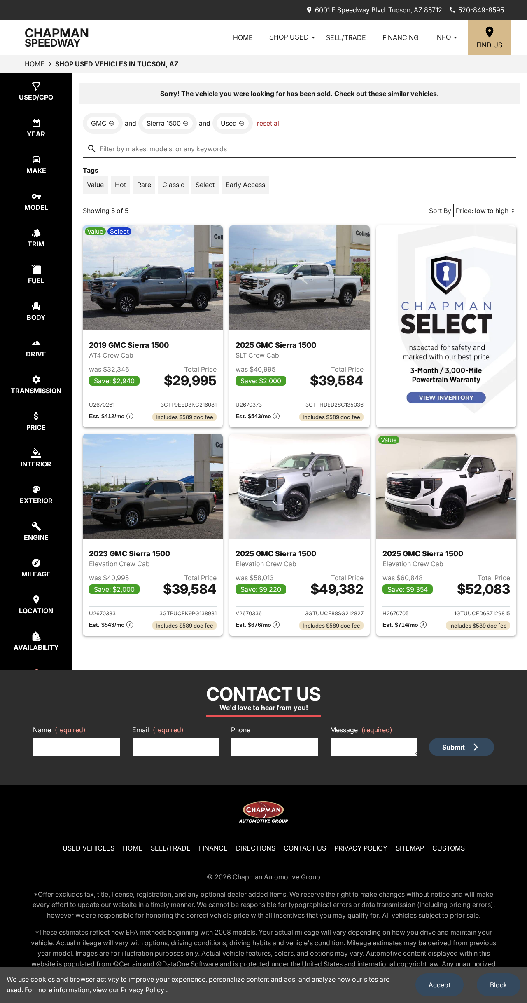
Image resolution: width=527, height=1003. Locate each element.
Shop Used (289, 37)
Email (158, 730)
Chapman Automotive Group (276, 877)
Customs (448, 848)
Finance (213, 848)
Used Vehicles (88, 848)
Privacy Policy (360, 848)
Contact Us (305, 848)
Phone (240, 730)
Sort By (440, 210)
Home (243, 37)
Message (361, 730)
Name (59, 730)
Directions (255, 848)
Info (443, 37)
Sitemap (410, 848)
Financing (400, 37)
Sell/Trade (346, 37)
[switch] (95, 185)
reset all (269, 123)
